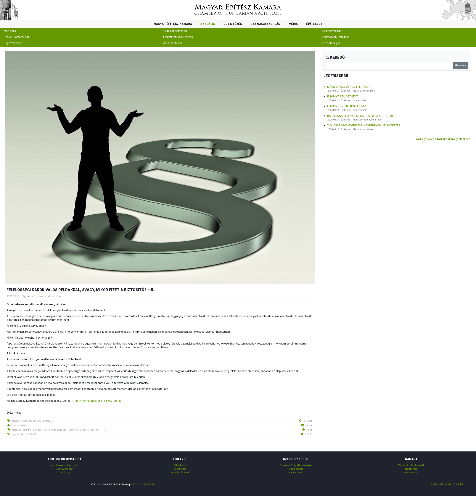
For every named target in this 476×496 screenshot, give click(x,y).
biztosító (37, 421)
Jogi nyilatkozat (64, 468)
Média (293, 24)
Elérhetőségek (331, 43)
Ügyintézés (232, 24)
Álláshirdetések (172, 43)
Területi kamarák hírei (17, 37)
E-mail (309, 425)
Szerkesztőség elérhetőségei (296, 465)
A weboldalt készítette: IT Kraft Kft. (447, 484)
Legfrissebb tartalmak (335, 37)
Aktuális (207, 24)
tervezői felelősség (21, 421)
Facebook (307, 421)
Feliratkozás (180, 465)
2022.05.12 (13, 296)
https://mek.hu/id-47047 (24, 434)
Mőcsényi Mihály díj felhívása (348, 87)
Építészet (314, 24)
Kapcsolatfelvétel (142, 484)
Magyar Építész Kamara (173, 24)
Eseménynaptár (332, 30)
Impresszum (296, 472)
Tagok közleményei (175, 30)
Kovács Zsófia (19, 425)
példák (46, 421)
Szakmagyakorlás (265, 24)
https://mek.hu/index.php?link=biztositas (96, 400)
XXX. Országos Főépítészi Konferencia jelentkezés (363, 125)
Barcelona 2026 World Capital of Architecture (361, 116)
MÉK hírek (10, 30)
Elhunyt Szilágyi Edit (342, 96)
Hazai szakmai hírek (49, 296)
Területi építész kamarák (411, 465)
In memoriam (360, 100)
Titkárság (65, 472)
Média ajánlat (296, 468)
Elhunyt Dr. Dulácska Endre (347, 106)
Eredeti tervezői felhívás (178, 37)
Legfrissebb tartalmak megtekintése (444, 139)
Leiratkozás (180, 468)
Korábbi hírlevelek (180, 472)
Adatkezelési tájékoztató (64, 465)
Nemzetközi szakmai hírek (367, 119)
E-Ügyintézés (411, 472)
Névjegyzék (411, 468)
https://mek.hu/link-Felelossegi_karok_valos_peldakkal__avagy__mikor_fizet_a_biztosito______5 (59, 430)
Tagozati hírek (12, 43)
